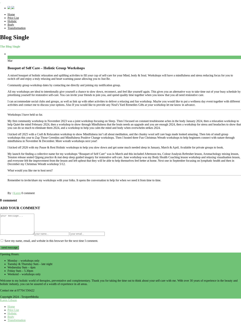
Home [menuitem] (11, 306)
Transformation (17, 28)
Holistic (12, 21)
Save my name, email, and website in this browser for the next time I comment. (51, 240)
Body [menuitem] (11, 316)
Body (11, 24)
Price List (13, 17)
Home (11, 14)
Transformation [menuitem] (17, 320)
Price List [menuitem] (13, 310)
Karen (17, 193)
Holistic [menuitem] (12, 313)
